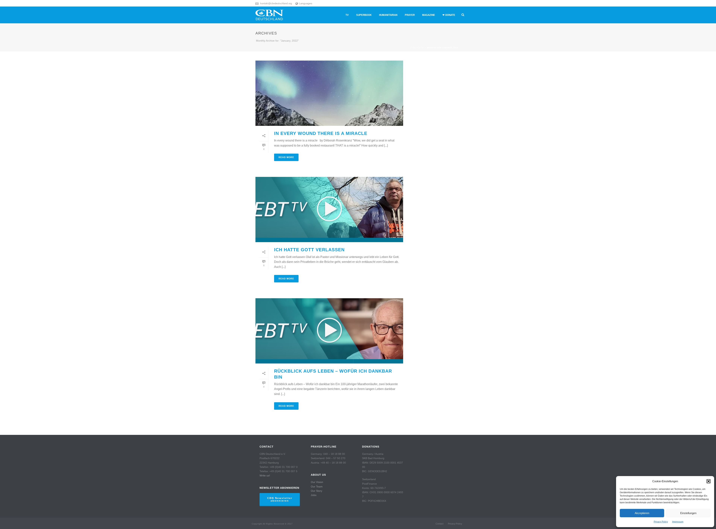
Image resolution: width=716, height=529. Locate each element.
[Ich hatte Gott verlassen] (329, 209)
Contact (439, 523)
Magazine (428, 15)
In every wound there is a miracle (320, 133)
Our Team (317, 486)
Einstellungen (688, 513)
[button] (708, 481)
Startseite (417, 48)
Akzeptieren (642, 513)
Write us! (265, 475)
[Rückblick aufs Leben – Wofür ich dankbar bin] (329, 330)
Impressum (677, 521)
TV (347, 15)
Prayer (410, 15)
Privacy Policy (661, 521)
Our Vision (317, 482)
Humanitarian (388, 15)
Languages (305, 3)
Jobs (313, 495)
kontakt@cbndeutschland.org (276, 3)
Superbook (364, 15)
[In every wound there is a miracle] (329, 93)
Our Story (316, 490)
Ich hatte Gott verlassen (309, 249)
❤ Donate (448, 15)
